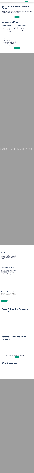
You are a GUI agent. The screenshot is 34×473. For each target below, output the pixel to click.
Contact (21, 1)
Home (13, 1)
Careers (19, 1)
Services (15, 1)
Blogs (17, 1)
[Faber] (6, 1)
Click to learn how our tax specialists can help (6, 279)
